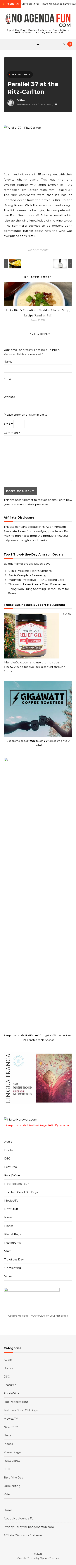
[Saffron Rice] (12, 263)
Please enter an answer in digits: (25, 414)
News (8, 1217)
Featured (10, 1167)
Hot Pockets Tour (16, 1183)
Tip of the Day (14, 1259)
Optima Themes (49, 1558)
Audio (8, 1141)
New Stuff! (11, 1209)
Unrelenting (12, 1268)
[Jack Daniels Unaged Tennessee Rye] (64, 263)
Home (8, 1510)
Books (8, 1150)
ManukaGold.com (16, 662)
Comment (12, 432)
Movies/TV (11, 1200)
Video (8, 1276)
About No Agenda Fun (19, 1518)
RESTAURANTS (21, 74)
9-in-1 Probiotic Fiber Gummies (29, 571)
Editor (21, 100)
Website (9, 397)
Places (8, 1226)
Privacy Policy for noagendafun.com (29, 1527)
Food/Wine (12, 1175)
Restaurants (12, 1242)
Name (8, 361)
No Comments (38, 250)
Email (7, 379)
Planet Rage (12, 1234)
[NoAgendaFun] (38, 21)
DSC (7, 1158)
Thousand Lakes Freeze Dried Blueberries (37, 584)
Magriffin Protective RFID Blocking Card (36, 579)
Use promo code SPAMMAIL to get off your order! (38, 1125)
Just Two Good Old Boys (21, 1192)
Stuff (7, 1251)
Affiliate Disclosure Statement (24, 1535)
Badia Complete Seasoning (27, 575)
